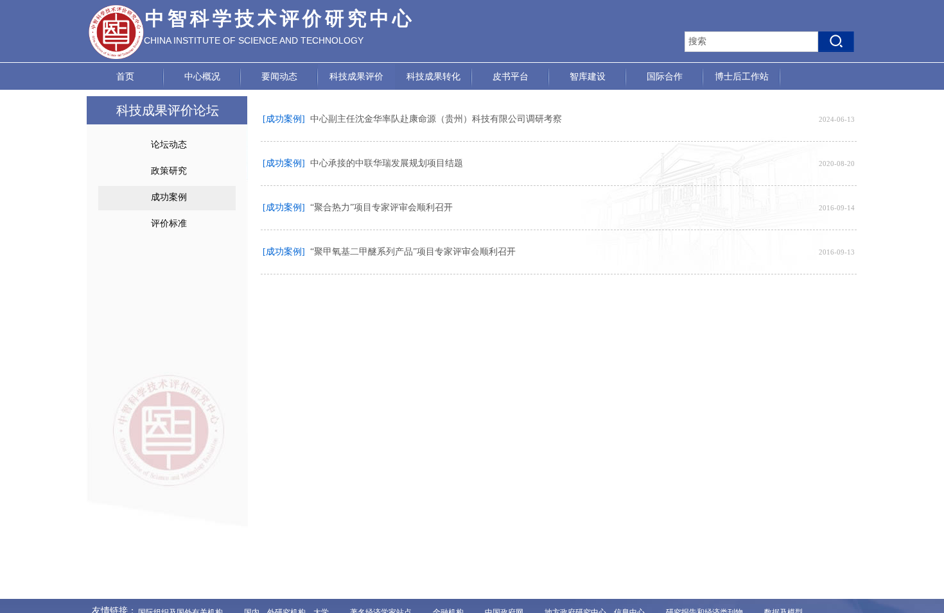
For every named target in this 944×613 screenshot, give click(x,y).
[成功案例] (284, 119)
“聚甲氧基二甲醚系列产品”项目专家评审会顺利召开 (413, 251)
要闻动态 (279, 76)
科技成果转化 (433, 76)
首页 (125, 76)
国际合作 (665, 76)
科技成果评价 (356, 76)
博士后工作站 (742, 76)
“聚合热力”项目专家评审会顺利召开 (381, 207)
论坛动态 (169, 144)
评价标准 (169, 223)
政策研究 (169, 171)
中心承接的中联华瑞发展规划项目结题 (386, 163)
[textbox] (751, 41)
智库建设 (588, 76)
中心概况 (202, 76)
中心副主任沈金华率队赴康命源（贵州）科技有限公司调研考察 (436, 119)
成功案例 (169, 197)
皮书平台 (511, 76)
